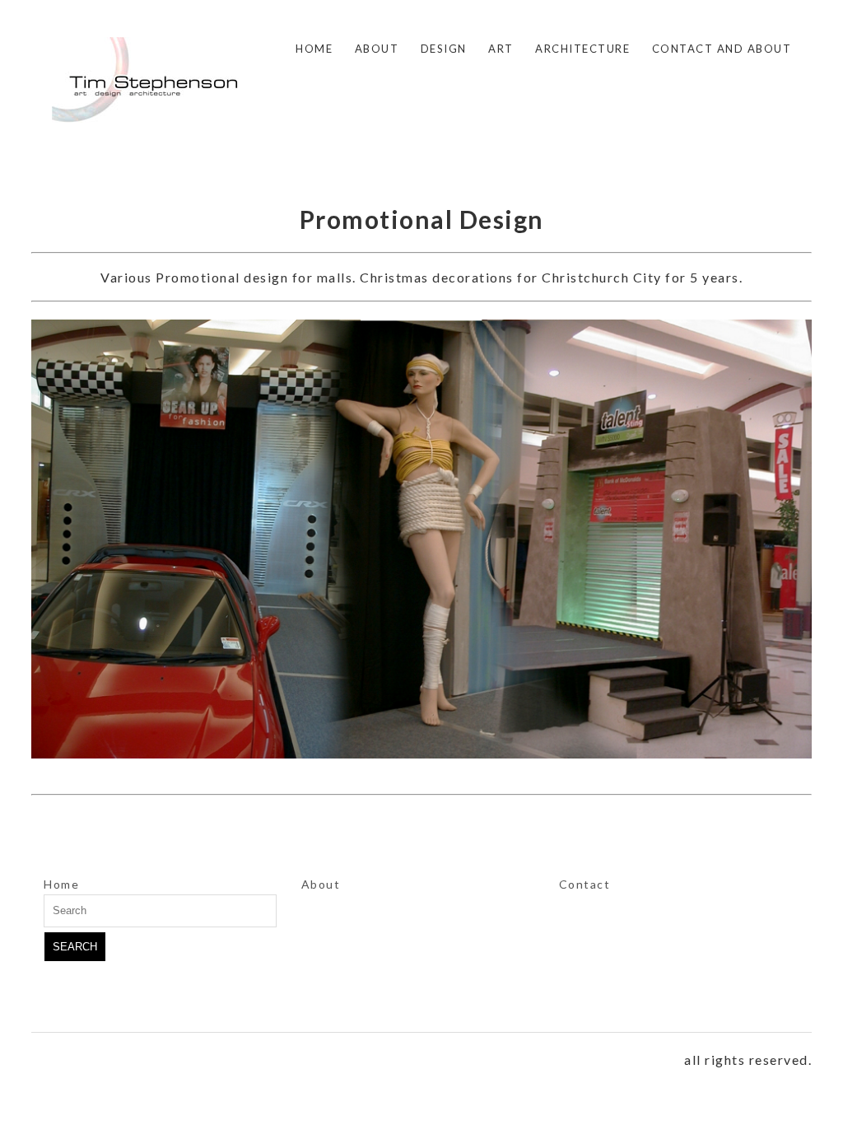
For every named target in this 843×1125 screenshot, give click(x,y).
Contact (585, 884)
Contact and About (722, 48)
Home (314, 48)
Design (444, 48)
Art (501, 48)
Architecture (582, 48)
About (377, 48)
